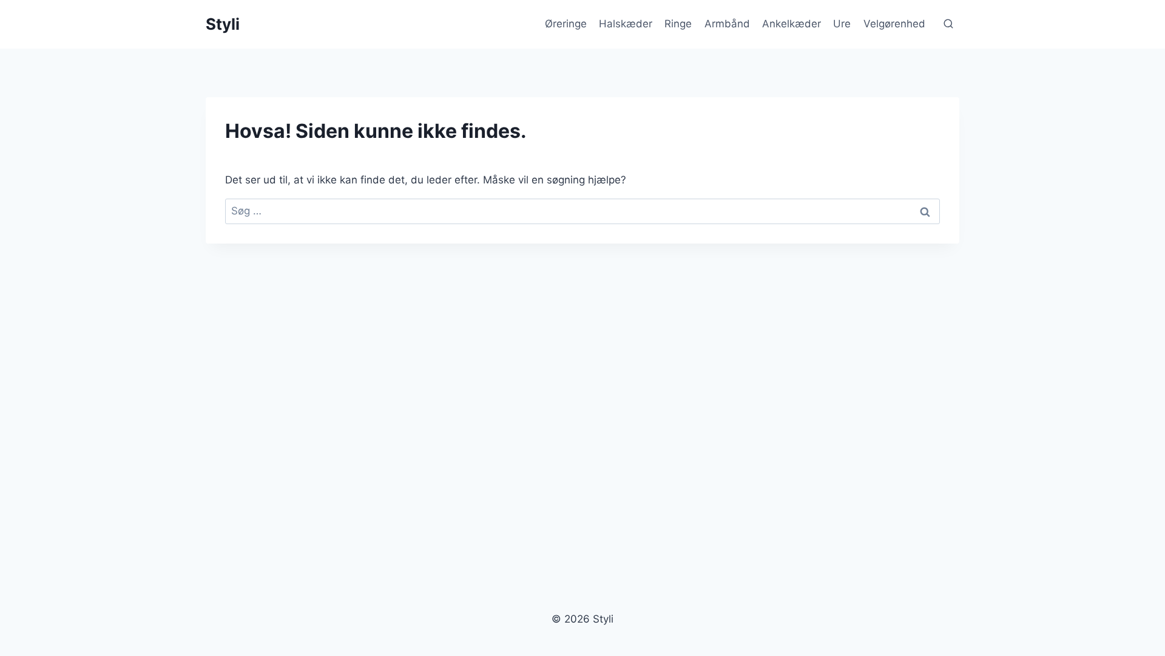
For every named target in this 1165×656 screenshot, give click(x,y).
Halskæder (625, 24)
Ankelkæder (791, 24)
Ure (842, 24)
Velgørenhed (894, 24)
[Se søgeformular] (948, 24)
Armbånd (727, 24)
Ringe (678, 24)
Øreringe (566, 24)
